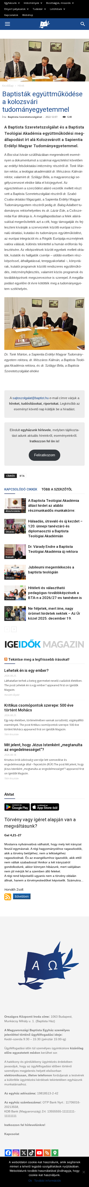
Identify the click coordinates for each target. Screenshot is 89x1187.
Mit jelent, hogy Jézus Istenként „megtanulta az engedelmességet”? (43, 747)
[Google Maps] (54, 1152)
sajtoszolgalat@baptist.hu (31, 398)
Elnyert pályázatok (14, 9)
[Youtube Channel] (39, 1152)
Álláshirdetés (13, 511)
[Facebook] (8, 1152)
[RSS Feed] (47, 1152)
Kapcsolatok (11, 15)
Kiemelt (10, 557)
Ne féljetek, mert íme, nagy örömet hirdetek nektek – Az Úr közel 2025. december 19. (54, 613)
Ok (30, 1180)
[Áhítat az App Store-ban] (45, 809)
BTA (22, 475)
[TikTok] (31, 1152)
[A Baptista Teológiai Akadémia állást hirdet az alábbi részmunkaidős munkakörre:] (15, 505)
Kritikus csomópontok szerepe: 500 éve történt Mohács (38, 707)
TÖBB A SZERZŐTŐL (56, 489)
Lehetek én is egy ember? (26, 670)
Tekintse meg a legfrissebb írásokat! (38, 659)
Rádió (9, 618)
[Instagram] (16, 1152)
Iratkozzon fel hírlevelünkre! (24, 1125)
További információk (47, 1180)
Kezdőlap (8, 85)
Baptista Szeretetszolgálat (25, 116)
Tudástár (38, 9)
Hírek (21, 85)
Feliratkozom (44, 455)
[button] (83, 24)
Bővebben (22, 896)
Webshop (27, 15)
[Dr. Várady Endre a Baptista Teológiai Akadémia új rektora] (15, 551)
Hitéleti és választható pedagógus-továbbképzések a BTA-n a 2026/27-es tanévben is (55, 593)
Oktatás (10, 531)
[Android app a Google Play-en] (17, 809)
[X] (23, 1152)
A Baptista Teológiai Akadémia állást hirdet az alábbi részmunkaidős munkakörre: (53, 505)
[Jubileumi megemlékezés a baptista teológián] (15, 572)
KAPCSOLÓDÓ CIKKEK (20, 489)
